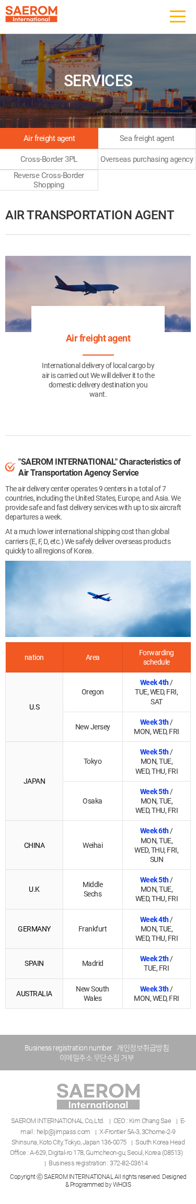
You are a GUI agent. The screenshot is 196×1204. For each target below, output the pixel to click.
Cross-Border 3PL (48, 159)
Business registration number (68, 1048)
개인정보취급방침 (143, 1048)
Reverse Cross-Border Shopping (49, 180)
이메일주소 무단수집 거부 (97, 1058)
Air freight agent (49, 138)
